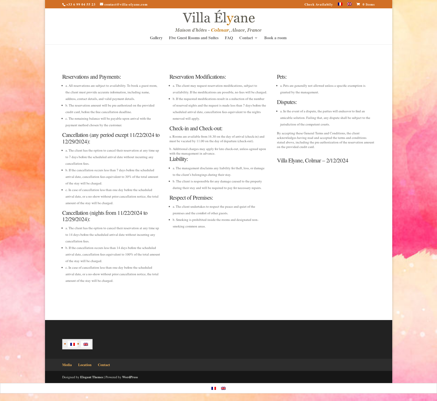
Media (67, 364)
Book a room (275, 38)
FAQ (229, 38)
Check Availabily (318, 5)
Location (85, 364)
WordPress (130, 376)
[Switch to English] (86, 344)
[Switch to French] (340, 5)
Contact (246, 38)
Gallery (156, 38)
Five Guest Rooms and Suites (194, 38)
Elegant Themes (91, 376)
